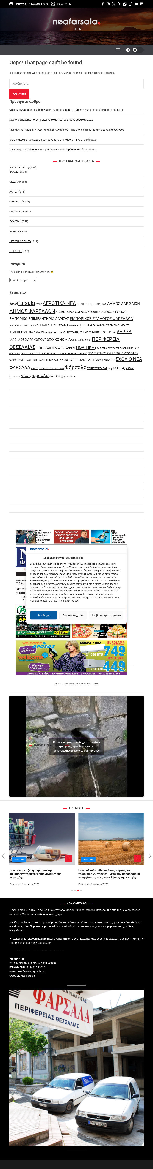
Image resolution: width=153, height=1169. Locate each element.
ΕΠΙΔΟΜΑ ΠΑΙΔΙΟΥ (20, 325)
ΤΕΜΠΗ (34, 368)
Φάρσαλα (76, 367)
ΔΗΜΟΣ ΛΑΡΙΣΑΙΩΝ (123, 304)
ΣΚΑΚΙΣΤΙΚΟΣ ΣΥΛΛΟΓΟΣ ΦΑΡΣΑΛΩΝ (42, 360)
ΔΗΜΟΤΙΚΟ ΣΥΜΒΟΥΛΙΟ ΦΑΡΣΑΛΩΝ (107, 312)
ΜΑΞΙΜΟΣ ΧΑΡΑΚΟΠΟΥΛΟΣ (30, 340)
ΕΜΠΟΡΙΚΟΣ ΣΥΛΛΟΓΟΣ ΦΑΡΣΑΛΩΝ (101, 318)
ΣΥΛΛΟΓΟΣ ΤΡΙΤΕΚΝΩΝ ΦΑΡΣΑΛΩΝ (81, 359)
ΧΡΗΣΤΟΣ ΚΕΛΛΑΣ (97, 368)
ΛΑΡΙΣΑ (13, 191)
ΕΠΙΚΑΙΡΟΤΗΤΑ (18, 167)
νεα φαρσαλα (35, 375)
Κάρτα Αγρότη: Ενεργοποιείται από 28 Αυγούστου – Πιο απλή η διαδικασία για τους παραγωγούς (66, 129)
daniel (13, 304)
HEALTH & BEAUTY (20, 241)
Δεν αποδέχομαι (73, 615)
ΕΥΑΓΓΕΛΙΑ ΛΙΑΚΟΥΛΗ (49, 325)
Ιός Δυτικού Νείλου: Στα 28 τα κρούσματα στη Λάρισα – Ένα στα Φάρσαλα (52, 139)
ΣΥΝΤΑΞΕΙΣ (108, 359)
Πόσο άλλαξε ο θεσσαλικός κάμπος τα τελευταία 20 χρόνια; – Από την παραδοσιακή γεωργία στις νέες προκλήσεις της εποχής (109, 873)
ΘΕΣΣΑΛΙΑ (15, 181)
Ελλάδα (73, 325)
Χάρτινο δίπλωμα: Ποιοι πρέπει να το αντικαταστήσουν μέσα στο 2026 (51, 119)
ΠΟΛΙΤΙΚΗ (15, 221)
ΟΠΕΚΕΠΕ (77, 340)
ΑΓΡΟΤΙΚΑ (15, 231)
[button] (3, 856)
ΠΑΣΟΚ (88, 340)
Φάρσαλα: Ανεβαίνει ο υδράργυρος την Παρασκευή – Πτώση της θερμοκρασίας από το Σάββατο (66, 109)
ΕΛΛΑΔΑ (14, 171)
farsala (26, 303)
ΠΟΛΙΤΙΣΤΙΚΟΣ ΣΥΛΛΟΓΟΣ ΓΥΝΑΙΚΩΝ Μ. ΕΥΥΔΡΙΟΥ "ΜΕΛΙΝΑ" (54, 353)
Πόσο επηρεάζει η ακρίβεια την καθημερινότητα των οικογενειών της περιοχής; (35, 873)
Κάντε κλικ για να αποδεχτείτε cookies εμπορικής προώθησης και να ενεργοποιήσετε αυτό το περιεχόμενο (76, 746)
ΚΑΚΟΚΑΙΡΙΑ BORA (53, 332)
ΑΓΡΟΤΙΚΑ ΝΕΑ (59, 303)
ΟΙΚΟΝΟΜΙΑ (16, 211)
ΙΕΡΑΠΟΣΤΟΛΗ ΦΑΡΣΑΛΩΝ (26, 332)
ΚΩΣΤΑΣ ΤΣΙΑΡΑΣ (106, 332)
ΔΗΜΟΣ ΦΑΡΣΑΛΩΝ (32, 311)
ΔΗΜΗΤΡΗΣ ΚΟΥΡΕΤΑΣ (91, 304)
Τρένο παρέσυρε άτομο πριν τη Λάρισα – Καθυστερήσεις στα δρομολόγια (52, 149)
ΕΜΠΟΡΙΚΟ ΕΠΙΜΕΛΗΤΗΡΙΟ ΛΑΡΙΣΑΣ (39, 319)
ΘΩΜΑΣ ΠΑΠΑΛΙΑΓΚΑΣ (114, 325)
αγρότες (116, 367)
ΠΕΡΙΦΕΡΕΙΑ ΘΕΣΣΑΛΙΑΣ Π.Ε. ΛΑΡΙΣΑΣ (55, 348)
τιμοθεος (71, 376)
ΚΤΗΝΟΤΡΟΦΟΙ (87, 332)
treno (39, 304)
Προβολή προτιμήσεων (106, 615)
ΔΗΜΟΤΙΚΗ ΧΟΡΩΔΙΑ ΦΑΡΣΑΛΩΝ (71, 312)
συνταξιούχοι (57, 376)
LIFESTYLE (15, 251)
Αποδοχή (44, 615)
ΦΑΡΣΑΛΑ (15, 201)
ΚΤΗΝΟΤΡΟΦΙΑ (70, 332)
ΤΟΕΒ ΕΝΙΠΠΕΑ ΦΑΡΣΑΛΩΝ (51, 368)
